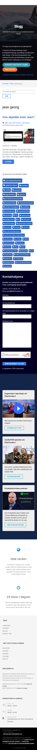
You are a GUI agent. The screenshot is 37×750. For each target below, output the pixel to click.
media (7, 190)
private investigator (11, 207)
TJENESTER (6, 625)
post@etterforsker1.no (15, 291)
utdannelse (8, 254)
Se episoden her (13, 477)
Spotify (5, 659)
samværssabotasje (26, 203)
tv (18, 219)
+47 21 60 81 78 (14, 289)
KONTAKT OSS (7, 633)
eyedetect (26, 207)
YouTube (5, 656)
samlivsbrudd (10, 211)
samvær (17, 227)
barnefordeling (24, 211)
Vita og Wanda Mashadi (24, 262)
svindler (18, 239)
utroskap (8, 215)
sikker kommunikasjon (23, 254)
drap (23, 247)
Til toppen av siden (19, 748)
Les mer (8, 162)
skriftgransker (9, 219)
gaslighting (8, 266)
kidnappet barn (9, 262)
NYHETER (5, 628)
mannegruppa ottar (11, 251)
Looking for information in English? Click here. (18, 75)
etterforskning (9, 243)
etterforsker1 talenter (25, 223)
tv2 (32, 251)
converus (8, 227)
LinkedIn (5, 653)
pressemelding (10, 203)
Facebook (6, 648)
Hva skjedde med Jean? (18, 117)
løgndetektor (10, 194)
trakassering (26, 215)
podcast (22, 194)
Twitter (5, 651)
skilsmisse (26, 219)
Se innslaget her (14, 428)
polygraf (17, 190)
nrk (16, 215)
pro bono (8, 247)
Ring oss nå (10, 69)
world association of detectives (14, 235)
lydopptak (24, 251)
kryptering (21, 243)
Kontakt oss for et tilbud (16, 65)
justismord (8, 258)
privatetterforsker (14, 180)
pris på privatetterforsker (12, 231)
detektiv (25, 186)
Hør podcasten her (15, 525)
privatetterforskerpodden (13, 199)
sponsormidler (9, 223)
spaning (26, 227)
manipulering (18, 258)
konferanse (8, 239)
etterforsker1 (11, 185)
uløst (16, 247)
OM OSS (5, 631)
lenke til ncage (22, 688)
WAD (26, 239)
